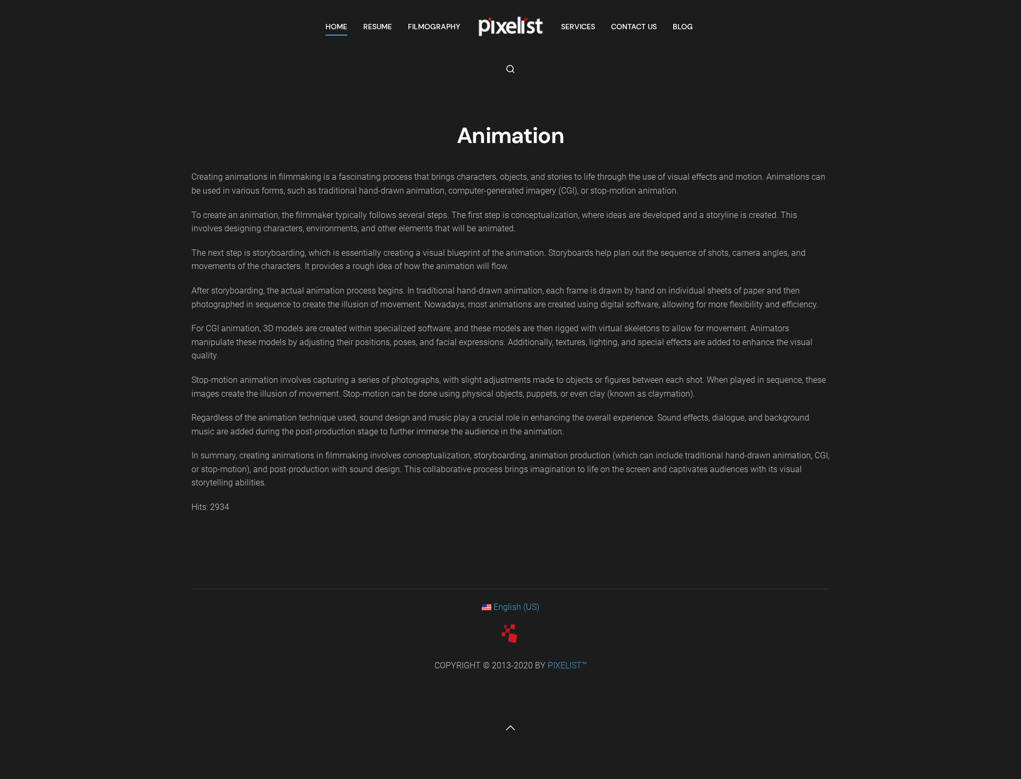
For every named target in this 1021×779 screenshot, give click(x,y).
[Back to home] (510, 26)
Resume (377, 26)
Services (578, 26)
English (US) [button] (515, 607)
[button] (510, 69)
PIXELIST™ (567, 665)
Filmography (434, 26)
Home (336, 26)
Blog (683, 26)
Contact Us (634, 26)
